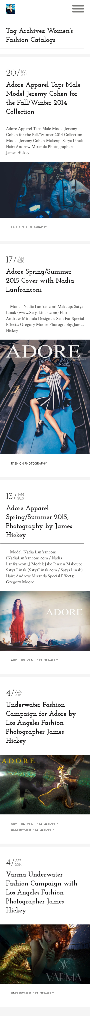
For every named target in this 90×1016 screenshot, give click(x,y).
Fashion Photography (29, 227)
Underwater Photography (32, 829)
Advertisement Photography (34, 660)
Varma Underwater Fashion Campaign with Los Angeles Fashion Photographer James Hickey (42, 893)
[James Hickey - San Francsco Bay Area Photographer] (10, 8)
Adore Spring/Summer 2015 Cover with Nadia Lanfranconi (40, 281)
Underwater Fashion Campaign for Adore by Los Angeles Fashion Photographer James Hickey (41, 723)
